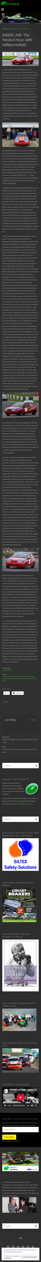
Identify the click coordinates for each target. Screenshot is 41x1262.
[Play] (5, 1105)
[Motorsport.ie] (20, 17)
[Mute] (32, 1105)
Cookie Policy (7, 1258)
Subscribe (9, 1137)
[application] (20, 1097)
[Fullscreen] (36, 1105)
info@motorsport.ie (26, 804)
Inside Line (26, 29)
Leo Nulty (10, 719)
